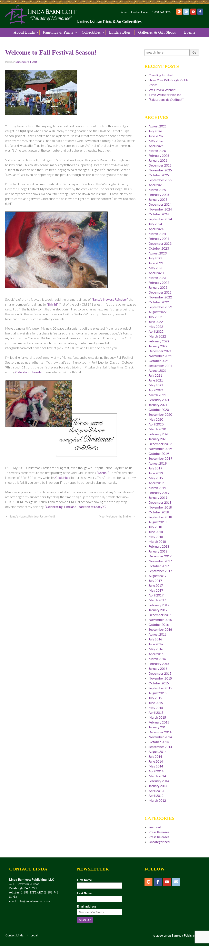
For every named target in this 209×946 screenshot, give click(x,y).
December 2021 (160, 351)
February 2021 (159, 400)
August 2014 (158, 751)
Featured (155, 827)
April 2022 (156, 331)
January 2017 (158, 610)
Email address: (87, 906)
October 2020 (159, 409)
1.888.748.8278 (161, 12)
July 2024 (155, 224)
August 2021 (158, 370)
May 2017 (156, 590)
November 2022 (160, 297)
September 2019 (160, 458)
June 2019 (156, 473)
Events (189, 32)
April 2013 (156, 791)
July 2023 (155, 258)
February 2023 (159, 282)
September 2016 (160, 629)
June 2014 (156, 761)
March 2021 (157, 395)
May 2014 (156, 766)
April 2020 (156, 424)
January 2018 (158, 551)
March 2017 (157, 600)
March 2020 (157, 429)
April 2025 (156, 185)
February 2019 (159, 492)
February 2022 (159, 341)
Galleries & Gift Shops (157, 32)
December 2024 (160, 204)
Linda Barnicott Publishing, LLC (183, 935)
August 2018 (158, 522)
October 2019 (159, 453)
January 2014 (158, 786)
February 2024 (159, 238)
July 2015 (155, 698)
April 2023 (156, 273)
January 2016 (158, 668)
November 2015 (160, 678)
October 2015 (159, 683)
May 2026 (156, 141)
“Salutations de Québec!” (166, 99)
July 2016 (155, 639)
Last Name (84, 893)
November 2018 (160, 507)
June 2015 (156, 703)
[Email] (186, 12)
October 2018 (159, 512)
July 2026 (155, 131)
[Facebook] (200, 12)
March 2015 (157, 717)
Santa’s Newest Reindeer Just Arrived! (32, 516)
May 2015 (156, 707)
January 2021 (158, 405)
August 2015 (158, 693)
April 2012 (156, 795)
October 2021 (159, 361)
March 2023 (157, 278)
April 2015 (156, 712)
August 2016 (158, 634)
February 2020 (159, 434)
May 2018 (156, 536)
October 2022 (159, 302)
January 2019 (158, 497)
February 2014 (159, 781)
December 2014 (160, 732)
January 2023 (158, 287)
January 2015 (158, 727)
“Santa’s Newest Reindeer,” (109, 299)
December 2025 (160, 165)
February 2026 (159, 155)
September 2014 (160, 747)
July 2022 (155, 317)
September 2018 (160, 517)
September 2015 (160, 688)
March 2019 (157, 488)
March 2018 (157, 541)
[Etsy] (179, 12)
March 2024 (157, 234)
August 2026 (158, 126)
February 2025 (159, 194)
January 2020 (158, 439)
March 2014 (157, 776)
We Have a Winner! (162, 90)
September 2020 (160, 414)
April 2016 (156, 654)
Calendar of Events (28, 372)
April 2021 (156, 390)
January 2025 (158, 199)
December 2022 (160, 292)
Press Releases (159, 832)
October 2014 (159, 742)
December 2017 (160, 556)
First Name (84, 880)
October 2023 (159, 248)
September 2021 (160, 365)
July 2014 (155, 756)
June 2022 (156, 321)
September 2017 (160, 571)
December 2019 (160, 444)
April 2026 (156, 146)
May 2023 (156, 268)
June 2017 (156, 585)
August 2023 (158, 253)
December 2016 (160, 615)
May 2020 (156, 419)
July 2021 (155, 375)
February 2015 (159, 722)
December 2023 (160, 243)
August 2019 (158, 463)
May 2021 (156, 385)
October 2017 (159, 566)
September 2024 (160, 219)
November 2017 (160, 561)
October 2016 (159, 624)
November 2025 (160, 170)
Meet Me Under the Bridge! (115, 516)
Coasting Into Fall (161, 75)
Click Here (62, 477)
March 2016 (157, 659)
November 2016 (160, 620)
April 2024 (156, 229)
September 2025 (160, 180)
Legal (33, 935)
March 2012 (157, 800)
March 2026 (157, 150)
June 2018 (156, 532)
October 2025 (159, 175)
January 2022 (158, 346)
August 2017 (158, 576)
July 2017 (155, 580)
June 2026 (156, 136)
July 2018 (155, 527)
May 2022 (156, 326)
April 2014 (156, 771)
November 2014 (160, 737)
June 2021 (156, 380)
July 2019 (155, 468)
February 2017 (159, 605)
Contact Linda (139, 12)
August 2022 (158, 312)
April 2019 (156, 483)
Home (123, 12)
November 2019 (160, 449)
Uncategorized (159, 842)
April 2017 (156, 595)
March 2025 (157, 190)
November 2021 (160, 356)
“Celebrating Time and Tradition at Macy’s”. (75, 507)
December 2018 (160, 502)
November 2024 (160, 209)
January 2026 (158, 160)
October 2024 (159, 214)
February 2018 (159, 546)
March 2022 (157, 336)
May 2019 (156, 478)
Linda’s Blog (119, 32)
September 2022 (160, 307)
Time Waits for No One (165, 94)
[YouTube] (193, 12)
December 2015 (160, 673)
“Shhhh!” (52, 304)
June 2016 (156, 644)
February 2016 (159, 663)
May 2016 (156, 649)
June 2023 (156, 263)
